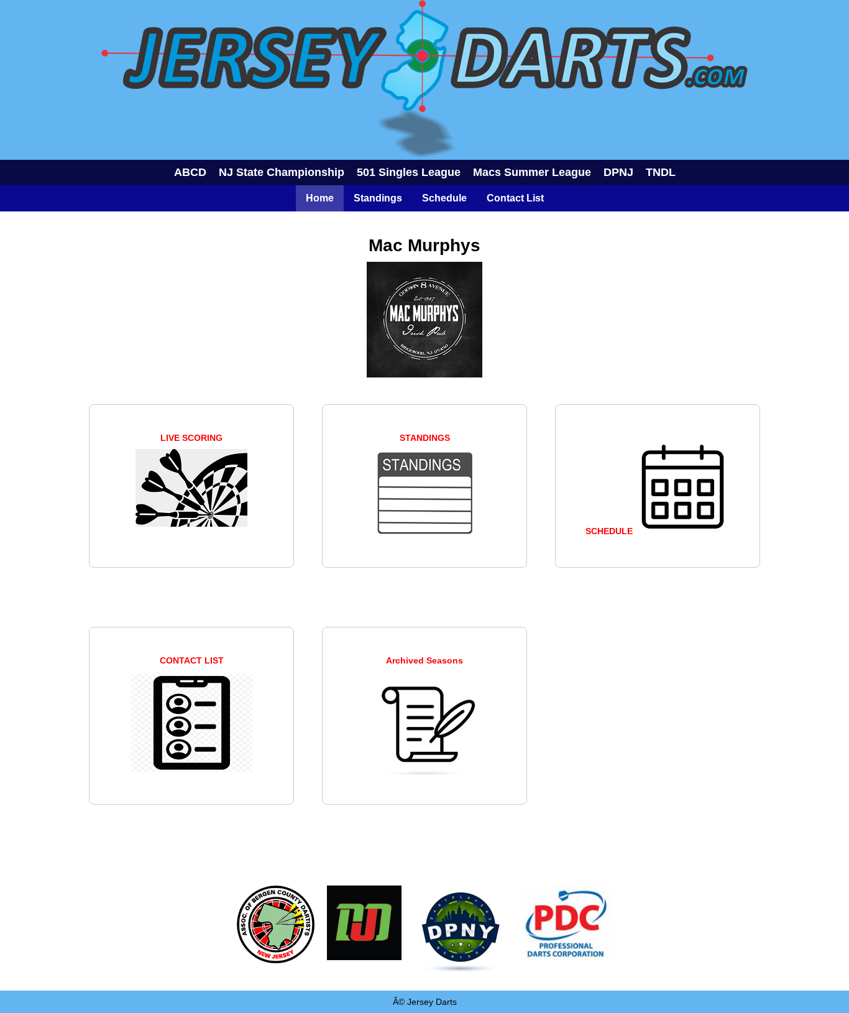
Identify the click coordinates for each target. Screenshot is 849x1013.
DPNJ (618, 172)
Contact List (515, 198)
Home (320, 198)
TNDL (661, 172)
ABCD (190, 172)
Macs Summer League (532, 172)
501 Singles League (409, 172)
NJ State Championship (281, 172)
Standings (378, 198)
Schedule (444, 198)
